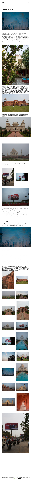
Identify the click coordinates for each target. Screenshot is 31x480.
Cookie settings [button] (15, 478)
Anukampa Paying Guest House (7, 221)
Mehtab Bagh (19, 163)
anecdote (5, 266)
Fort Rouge (16, 114)
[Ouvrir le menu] (28, 2)
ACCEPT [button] (20, 478)
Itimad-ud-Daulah (18, 139)
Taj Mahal (24, 249)
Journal (3, 2)
